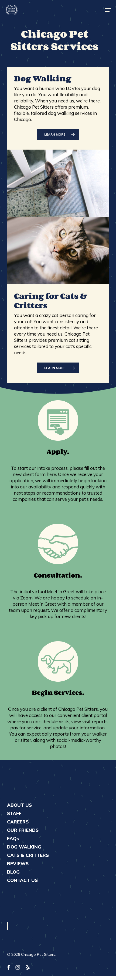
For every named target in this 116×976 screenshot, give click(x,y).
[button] (108, 10)
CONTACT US (22, 880)
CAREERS (18, 822)
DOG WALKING (24, 847)
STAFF (14, 813)
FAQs (13, 838)
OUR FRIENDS (23, 830)
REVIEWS (18, 863)
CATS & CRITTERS (28, 855)
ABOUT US (19, 805)
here (51, 474)
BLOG (13, 872)
